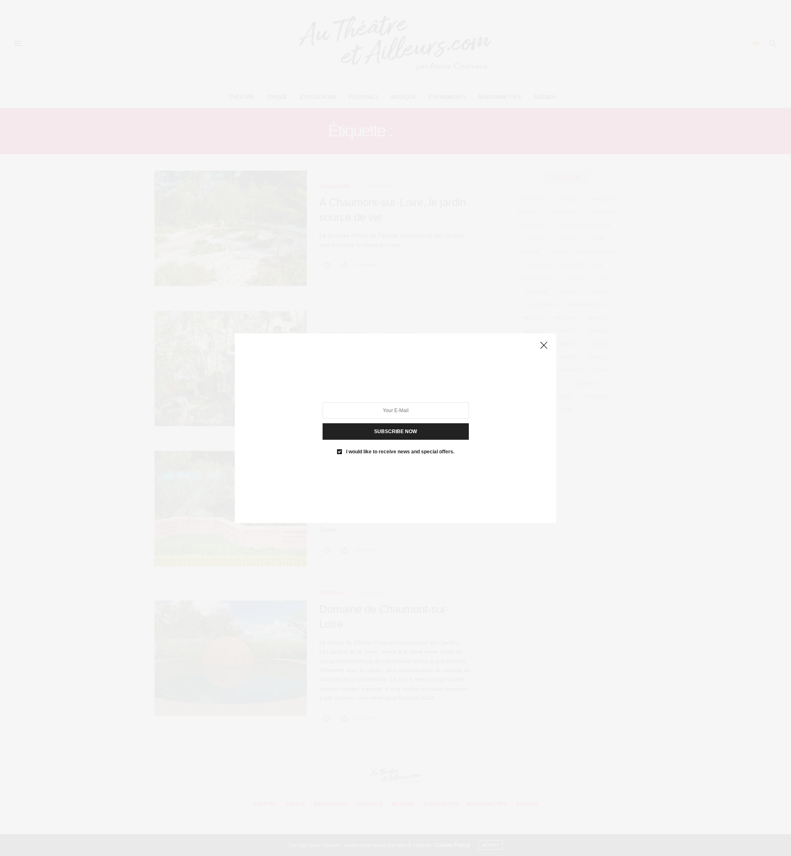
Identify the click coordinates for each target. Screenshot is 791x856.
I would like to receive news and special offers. (400, 451)
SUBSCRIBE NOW (395, 431)
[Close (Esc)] (544, 346)
